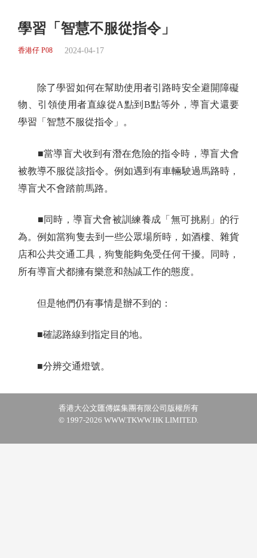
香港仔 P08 (35, 50)
